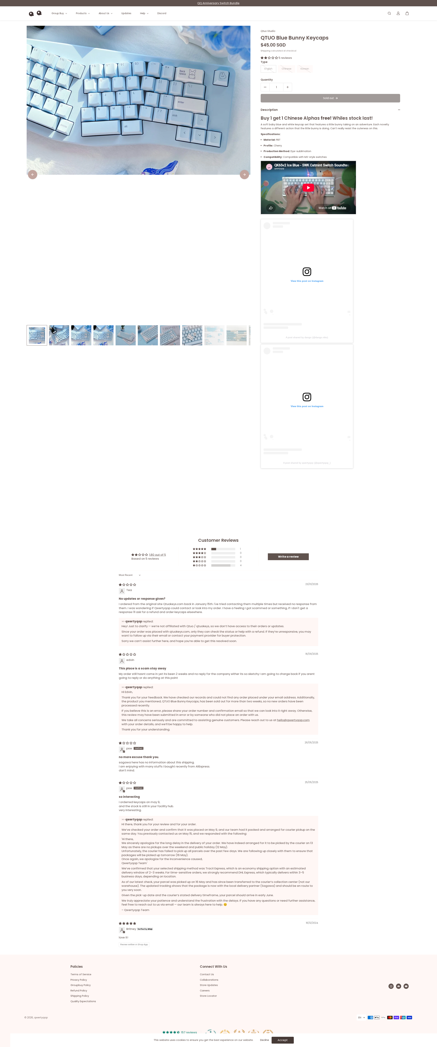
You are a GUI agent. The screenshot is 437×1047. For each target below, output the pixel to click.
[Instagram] (391, 986)
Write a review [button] (288, 557)
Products (81, 13)
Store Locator (208, 996)
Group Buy (58, 13)
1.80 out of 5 (157, 555)
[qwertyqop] (35, 13)
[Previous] (32, 174)
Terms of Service (81, 974)
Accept (283, 1040)
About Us (104, 13)
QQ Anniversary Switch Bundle (218, 3)
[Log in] (398, 13)
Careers (205, 990)
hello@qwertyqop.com (293, 720)
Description (269, 110)
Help (143, 13)
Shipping (265, 50)
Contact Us (207, 974)
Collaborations (209, 980)
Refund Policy (79, 990)
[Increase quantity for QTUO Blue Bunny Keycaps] (287, 87)
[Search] (389, 13)
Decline (264, 1040)
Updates (126, 13)
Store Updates (209, 985)
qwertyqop (41, 1017)
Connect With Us (213, 967)
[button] (270, 58)
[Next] (244, 174)
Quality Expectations (83, 1001)
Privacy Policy (79, 980)
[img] (127, 585)
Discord (161, 13)
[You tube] (406, 986)
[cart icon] (407, 13)
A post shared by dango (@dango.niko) (307, 337)
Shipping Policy (80, 996)
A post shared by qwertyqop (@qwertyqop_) (307, 462)
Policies (77, 967)
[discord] (398, 986)
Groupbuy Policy (81, 985)
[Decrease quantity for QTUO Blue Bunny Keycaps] (265, 87)
